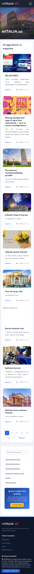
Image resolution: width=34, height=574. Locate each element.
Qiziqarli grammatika (13, 469)
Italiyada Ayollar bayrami (16, 252)
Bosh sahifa (5, 540)
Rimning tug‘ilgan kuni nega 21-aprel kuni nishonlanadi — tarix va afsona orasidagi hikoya (15, 122)
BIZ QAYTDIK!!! (11, 75)
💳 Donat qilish (17, 505)
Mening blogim (11, 483)
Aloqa (3, 546)
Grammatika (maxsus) (17, 464)
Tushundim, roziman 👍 (11, 571)
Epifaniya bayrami (13, 368)
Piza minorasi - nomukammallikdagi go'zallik (13, 173)
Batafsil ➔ (8, 90)
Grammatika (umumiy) (17, 460)
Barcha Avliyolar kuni (14, 328)
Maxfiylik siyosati (7, 550)
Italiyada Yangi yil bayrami (16, 215)
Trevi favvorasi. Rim (13, 291)
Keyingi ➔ (22, 438)
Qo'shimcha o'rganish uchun (17, 474)
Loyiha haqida (6, 543)
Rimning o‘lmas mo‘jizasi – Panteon (16, 411)
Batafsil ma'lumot (25, 567)
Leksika (17, 478)
